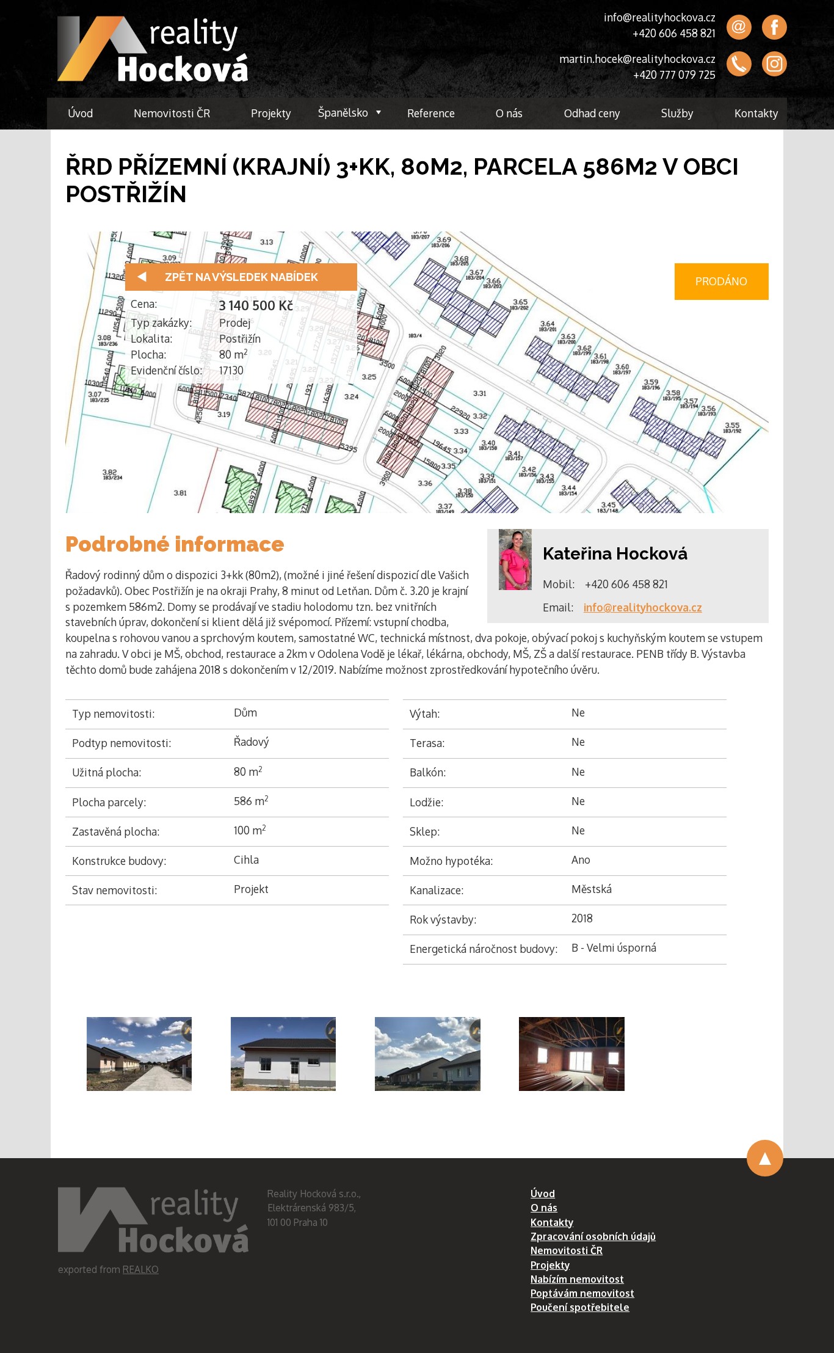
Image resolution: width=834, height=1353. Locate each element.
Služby (677, 113)
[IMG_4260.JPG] (283, 1054)
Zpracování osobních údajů (593, 1236)
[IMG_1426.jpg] (572, 1054)
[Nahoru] (765, 1158)
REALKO (141, 1269)
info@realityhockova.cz (660, 17)
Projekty (271, 113)
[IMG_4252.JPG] (427, 1054)
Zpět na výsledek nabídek (241, 277)
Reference (431, 113)
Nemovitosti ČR (172, 113)
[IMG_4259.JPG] (139, 1054)
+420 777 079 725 (674, 74)
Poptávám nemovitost (582, 1293)
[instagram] (774, 64)
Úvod (80, 113)
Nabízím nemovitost (577, 1279)
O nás (509, 113)
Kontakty (756, 113)
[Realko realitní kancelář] (152, 49)
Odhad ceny (592, 113)
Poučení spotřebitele (580, 1307)
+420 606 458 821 (674, 33)
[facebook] (774, 27)
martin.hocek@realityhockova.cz (637, 58)
